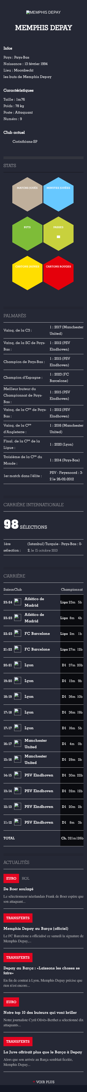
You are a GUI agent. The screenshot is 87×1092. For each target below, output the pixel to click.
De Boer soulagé (18, 889)
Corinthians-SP (25, 141)
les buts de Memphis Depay (27, 76)
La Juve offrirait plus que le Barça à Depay (42, 1052)
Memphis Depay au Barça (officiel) (35, 928)
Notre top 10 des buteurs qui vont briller (40, 1012)
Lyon (29, 665)
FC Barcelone (37, 633)
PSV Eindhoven (39, 775)
